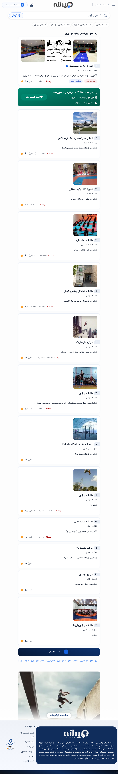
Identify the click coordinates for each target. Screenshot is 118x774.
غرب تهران (83, 660)
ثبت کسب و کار (14, 5)
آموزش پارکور (40, 24)
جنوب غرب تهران (22, 660)
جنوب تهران (72, 660)
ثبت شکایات (28, 761)
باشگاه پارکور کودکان (60, 24)
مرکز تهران (50, 660)
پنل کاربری (29, 741)
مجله (31, 756)
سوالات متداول (27, 751)
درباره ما (30, 746)
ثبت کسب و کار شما (27, 735)
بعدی (52, 651)
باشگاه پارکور (101, 24)
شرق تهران (94, 660)
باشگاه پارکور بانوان (82, 24)
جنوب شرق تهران (38, 660)
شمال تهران (61, 660)
